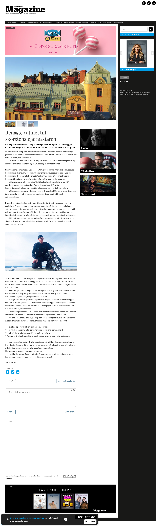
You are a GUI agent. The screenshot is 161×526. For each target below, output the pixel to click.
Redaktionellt (33, 22)
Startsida (12, 22)
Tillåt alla (90, 522)
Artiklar (21, 22)
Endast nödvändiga (85, 517)
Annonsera (118, 22)
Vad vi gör (95, 22)
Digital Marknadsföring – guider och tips (72, 22)
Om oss (106, 22)
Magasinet (47, 22)
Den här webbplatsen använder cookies (27, 518)
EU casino (124, 81)
